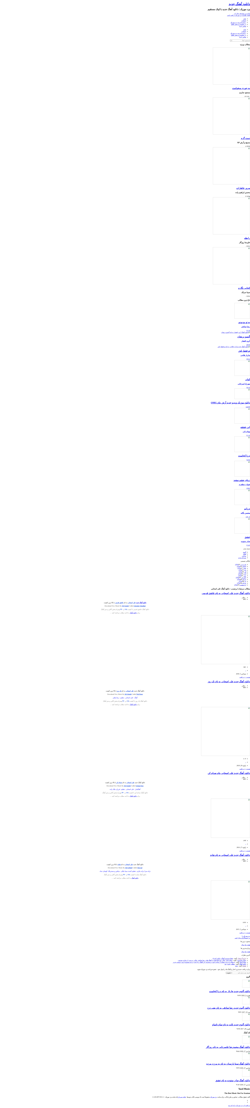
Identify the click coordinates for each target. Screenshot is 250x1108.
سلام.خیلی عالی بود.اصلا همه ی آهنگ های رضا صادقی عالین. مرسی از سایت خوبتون (205, 960)
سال (242, 945)
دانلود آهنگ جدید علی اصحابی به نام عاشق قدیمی (226, 593)
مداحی (244, 556)
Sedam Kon (139, 786)
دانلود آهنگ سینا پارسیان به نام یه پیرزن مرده (228, 1063)
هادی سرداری (182, 1097)
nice (236, 966)
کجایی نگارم (244, 288)
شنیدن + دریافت (244, 677)
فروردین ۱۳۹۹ (240, 564)
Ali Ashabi (125, 606)
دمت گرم (245, 138)
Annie (244, 966)
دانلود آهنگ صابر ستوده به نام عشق (232, 1080)
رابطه (247, 238)
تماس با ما (242, 26)
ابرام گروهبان (241, 958)
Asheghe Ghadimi (140, 606)
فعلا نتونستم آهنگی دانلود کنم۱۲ (222, 958)
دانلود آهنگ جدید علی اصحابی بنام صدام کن (229, 773)
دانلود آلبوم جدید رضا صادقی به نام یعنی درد (228, 1008)
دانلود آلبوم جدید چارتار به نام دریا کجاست (229, 991)
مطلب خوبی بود (230, 964)
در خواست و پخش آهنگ (238, 24)
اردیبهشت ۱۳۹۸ (240, 585)
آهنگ (244, 554)
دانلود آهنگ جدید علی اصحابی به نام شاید (230, 855)
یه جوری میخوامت (241, 88)
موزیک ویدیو (242, 558)
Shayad (139, 868)
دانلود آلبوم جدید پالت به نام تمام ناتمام (231, 1024)
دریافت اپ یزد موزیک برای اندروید (239, 1105)
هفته (248, 945)
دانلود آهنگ (133, 613)
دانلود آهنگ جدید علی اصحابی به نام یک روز (229, 681)
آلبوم (244, 552)
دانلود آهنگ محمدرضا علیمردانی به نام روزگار (228, 1047)
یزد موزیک (213, 1097)
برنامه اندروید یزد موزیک (238, 22)
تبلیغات (244, 20)
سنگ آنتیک (242, 962)
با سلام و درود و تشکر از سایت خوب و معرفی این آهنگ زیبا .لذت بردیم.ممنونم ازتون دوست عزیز (204, 962)
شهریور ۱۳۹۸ (241, 577)
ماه (246, 945)
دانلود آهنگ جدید (239, 4)
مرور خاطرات (243, 188)
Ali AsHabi (128, 868)
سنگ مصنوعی (241, 960)
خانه (244, 19)
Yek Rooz (139, 694)
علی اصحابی (132, 602)
